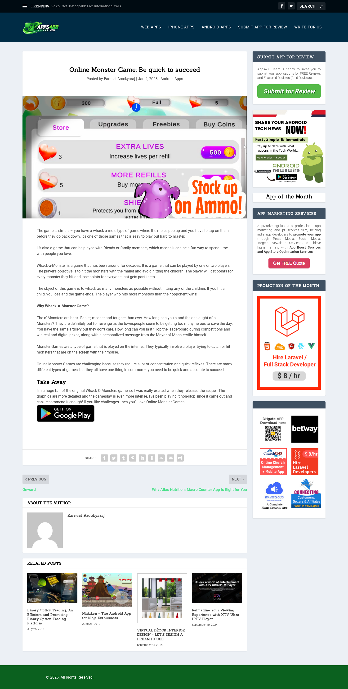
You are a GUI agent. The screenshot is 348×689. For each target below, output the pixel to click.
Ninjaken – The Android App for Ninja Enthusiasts (106, 615)
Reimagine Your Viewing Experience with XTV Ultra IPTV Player (215, 614)
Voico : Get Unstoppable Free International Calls (86, 6)
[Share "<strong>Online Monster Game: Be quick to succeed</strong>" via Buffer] (151, 458)
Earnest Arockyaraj (119, 79)
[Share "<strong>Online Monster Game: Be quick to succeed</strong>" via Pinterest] (133, 458)
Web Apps (151, 27)
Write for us (308, 27)
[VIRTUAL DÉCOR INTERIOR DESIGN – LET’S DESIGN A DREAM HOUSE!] (162, 598)
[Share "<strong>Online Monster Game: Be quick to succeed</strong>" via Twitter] (114, 458)
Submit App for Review (262, 27)
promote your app (307, 234)
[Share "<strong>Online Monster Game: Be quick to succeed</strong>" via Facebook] (104, 458)
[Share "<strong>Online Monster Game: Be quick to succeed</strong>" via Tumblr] (123, 458)
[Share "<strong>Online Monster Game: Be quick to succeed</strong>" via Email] (170, 458)
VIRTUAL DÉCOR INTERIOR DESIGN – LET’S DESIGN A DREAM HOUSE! (161, 634)
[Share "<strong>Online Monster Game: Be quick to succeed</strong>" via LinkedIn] (142, 458)
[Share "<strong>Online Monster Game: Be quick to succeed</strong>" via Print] (180, 458)
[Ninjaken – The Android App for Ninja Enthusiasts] (107, 590)
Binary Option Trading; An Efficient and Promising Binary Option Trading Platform (50, 616)
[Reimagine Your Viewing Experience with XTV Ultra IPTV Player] (217, 588)
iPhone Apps (181, 27)
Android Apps (216, 27)
